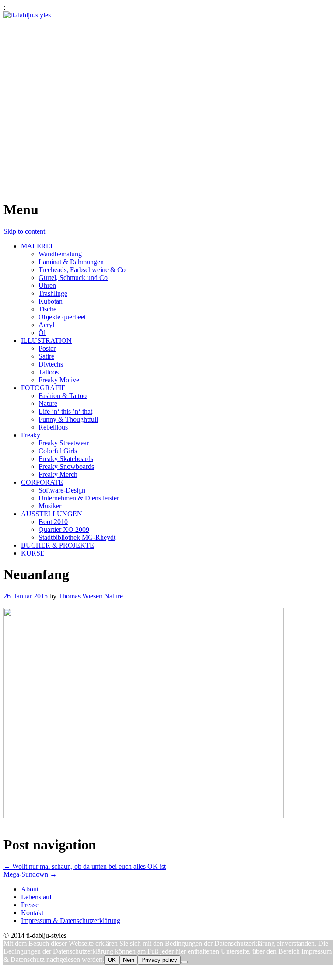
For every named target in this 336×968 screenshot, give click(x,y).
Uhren (47, 285)
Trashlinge (52, 293)
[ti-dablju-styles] (27, 15)
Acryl (46, 324)
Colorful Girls (57, 450)
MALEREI (36, 246)
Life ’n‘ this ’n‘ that (65, 411)
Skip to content (24, 231)
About (29, 889)
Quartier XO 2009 (63, 529)
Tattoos (48, 372)
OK (112, 960)
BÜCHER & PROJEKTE (57, 545)
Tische (47, 309)
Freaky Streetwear (63, 443)
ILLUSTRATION (46, 340)
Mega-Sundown (30, 874)
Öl (42, 332)
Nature (47, 403)
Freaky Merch (57, 474)
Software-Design (61, 490)
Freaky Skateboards (65, 458)
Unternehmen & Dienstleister (78, 498)
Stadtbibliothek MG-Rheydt (77, 537)
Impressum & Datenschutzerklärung (70, 920)
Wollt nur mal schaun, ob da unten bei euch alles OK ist (85, 866)
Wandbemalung (60, 254)
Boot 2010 (53, 521)
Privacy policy (159, 960)
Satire (46, 356)
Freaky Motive (58, 380)
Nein (128, 960)
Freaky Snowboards (66, 466)
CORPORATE (42, 482)
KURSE (33, 553)
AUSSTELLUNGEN (51, 513)
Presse (29, 905)
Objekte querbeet (62, 317)
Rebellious (53, 427)
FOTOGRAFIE (43, 387)
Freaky (30, 435)
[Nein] (184, 962)
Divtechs (50, 364)
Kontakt (32, 912)
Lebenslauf (36, 897)
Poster (47, 348)
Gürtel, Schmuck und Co (73, 277)
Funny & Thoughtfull (68, 419)
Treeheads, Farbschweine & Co (82, 269)
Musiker (49, 506)
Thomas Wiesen (80, 596)
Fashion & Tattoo (62, 395)
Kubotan (50, 301)
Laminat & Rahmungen (71, 262)
